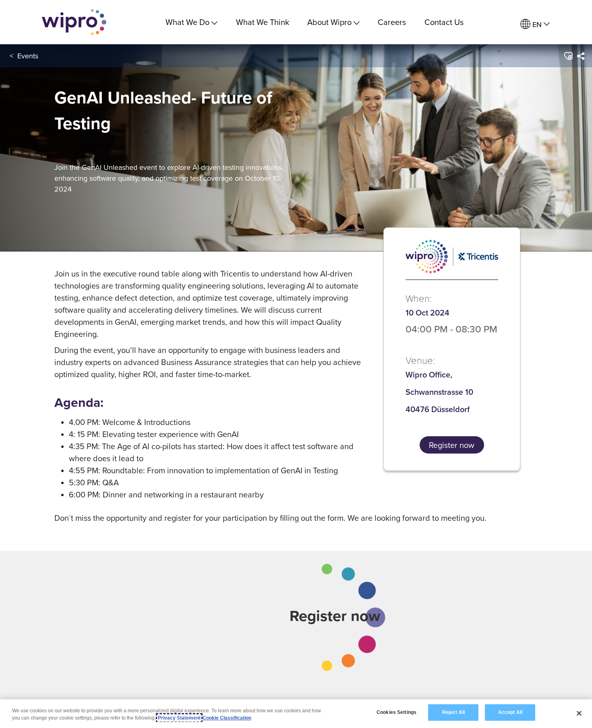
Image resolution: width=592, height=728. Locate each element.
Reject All (453, 712)
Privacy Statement (179, 718)
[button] (568, 56)
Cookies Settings (396, 712)
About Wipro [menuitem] (329, 22)
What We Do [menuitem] (187, 22)
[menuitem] (535, 24)
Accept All (510, 712)
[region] (296, 713)
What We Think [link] (262, 22)
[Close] (579, 713)
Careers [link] (392, 22)
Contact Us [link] (444, 22)
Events (27, 56)
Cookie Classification (227, 718)
